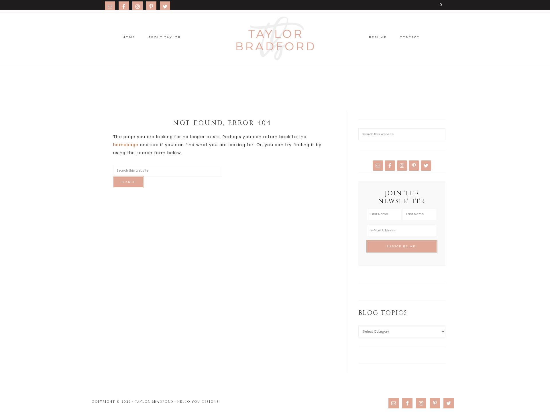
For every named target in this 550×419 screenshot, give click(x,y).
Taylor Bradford (275, 38)
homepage (125, 145)
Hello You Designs (198, 402)
